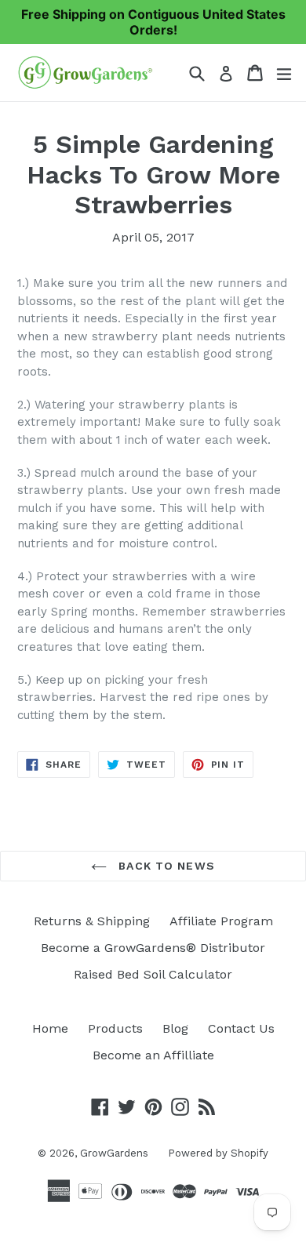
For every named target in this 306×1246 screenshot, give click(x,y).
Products (115, 1028)
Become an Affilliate (153, 1055)
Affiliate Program (221, 921)
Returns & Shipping (92, 921)
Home (50, 1028)
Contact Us (241, 1028)
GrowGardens (114, 1153)
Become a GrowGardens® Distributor (153, 947)
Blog (175, 1028)
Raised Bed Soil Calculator (153, 974)
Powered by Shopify (218, 1153)
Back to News (165, 865)
